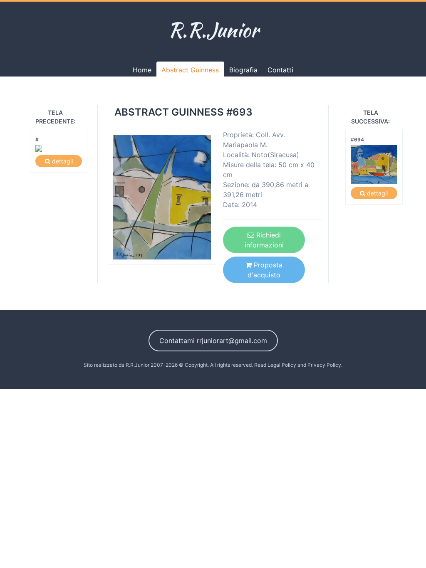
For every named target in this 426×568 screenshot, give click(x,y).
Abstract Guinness (190, 70)
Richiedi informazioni (264, 240)
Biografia (243, 70)
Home (142, 70)
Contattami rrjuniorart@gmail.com (213, 340)
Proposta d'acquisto (265, 270)
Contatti (280, 70)
